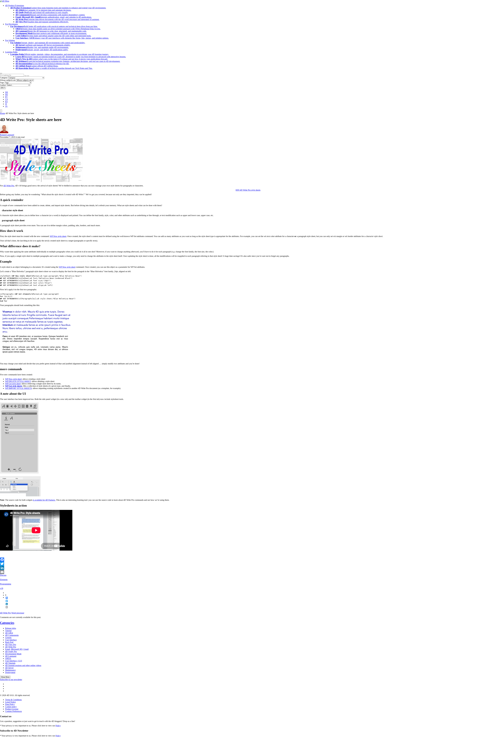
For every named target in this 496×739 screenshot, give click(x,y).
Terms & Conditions (13, 700)
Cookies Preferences (13, 711)
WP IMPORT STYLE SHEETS (18, 388)
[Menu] (1, 111)
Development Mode (13, 654)
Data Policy (10, 704)
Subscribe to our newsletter (11, 679)
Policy (58, 726)
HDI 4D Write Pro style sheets (248, 190)
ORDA (8, 658)
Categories (7, 622)
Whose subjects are (8, 80)
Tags (2, 82)
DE (6, 92)
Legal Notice (10, 702)
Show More (5, 677)
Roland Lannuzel (7, 135)
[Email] (248, 572)
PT (6, 97)
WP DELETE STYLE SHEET (18, 381)
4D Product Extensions (14, 5)
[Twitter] (248, 564)
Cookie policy (11, 707)
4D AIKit (9, 633)
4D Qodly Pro (11, 651)
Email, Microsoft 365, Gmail (17, 649)
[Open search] (1, 73)
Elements (3, 579)
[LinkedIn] (248, 568)
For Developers (11, 24)
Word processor (17, 613)
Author (3, 85)
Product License (11, 709)
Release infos (10, 628)
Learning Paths (11, 52)
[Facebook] (248, 560)
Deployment (10, 672)
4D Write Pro (8, 186)
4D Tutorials (10, 663)
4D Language (10, 656)
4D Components (12, 635)
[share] (5, 609)
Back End (9, 642)
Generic (8, 637)
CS (6, 99)
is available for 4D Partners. (44, 500)
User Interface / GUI (13, 661)
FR (6, 95)
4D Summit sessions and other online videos (23, 665)
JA (6, 106)
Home (2, 113)
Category (3, 78)
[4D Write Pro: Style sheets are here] (41, 181)
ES (6, 101)
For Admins (10, 40)
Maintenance (10, 670)
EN (3, 88)
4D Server (9, 668)
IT (6, 104)
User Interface (11, 640)
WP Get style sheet (13, 384)
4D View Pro (10, 644)
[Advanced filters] (25, 75)
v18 (1, 588)
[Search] (28, 75)
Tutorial (8, 630)
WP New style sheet (58, 236)
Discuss (3, 575)
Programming (5, 584)
